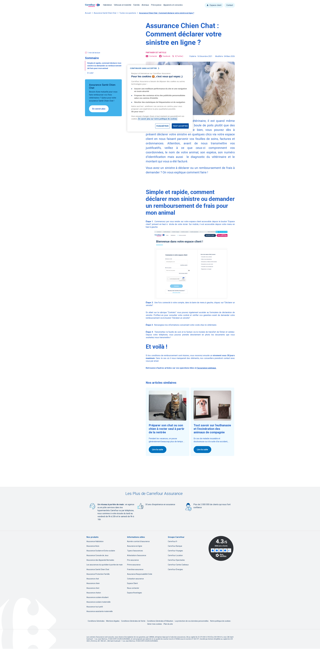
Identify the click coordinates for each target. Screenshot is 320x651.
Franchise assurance (135, 569)
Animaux (145, 5)
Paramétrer (162, 126)
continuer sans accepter (143, 68)
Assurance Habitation (95, 541)
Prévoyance (156, 5)
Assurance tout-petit (94, 607)
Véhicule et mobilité (122, 5)
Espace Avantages (134, 593)
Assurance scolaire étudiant (97, 597)
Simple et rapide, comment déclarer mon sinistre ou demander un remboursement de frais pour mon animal (104, 65)
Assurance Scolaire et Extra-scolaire (100, 551)
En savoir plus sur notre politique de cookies (157, 119)
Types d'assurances (135, 551)
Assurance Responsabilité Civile (139, 574)
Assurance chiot (92, 588)
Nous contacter (133, 588)
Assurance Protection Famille (98, 574)
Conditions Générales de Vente (133, 621)
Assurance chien (93, 583)
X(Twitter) (179, 56)
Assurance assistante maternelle (99, 611)
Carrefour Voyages (175, 551)
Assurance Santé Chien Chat (105, 13)
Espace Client (132, 583)
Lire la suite (157, 449)
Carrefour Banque (175, 546)
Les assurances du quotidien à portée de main (104, 565)
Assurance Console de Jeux (97, 555)
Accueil (88, 13)
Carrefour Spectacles (176, 560)
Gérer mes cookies (154, 624)
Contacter (153, 56)
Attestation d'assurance (136, 555)
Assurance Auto (92, 546)
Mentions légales (113, 621)
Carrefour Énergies (175, 569)
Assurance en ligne (134, 546)
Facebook (166, 56)
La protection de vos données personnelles (191, 621)
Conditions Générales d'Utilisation (160, 621)
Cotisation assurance (135, 579)
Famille (136, 5)
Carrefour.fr (172, 541)
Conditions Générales (96, 621)
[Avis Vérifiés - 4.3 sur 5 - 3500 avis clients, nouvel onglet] (221, 548)
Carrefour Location (175, 555)
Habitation (107, 5)
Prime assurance (133, 565)
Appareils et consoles (173, 5)
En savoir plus (98, 109)
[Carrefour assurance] (92, 5)
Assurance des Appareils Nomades (100, 560)
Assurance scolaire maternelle (98, 602)
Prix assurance (133, 560)
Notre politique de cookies (220, 621)
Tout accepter (180, 126)
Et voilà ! (90, 73)
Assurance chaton (93, 593)
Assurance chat (92, 579)
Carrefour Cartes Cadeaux (178, 565)
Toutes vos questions (127, 13)
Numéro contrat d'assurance (138, 541)
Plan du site (168, 624)
